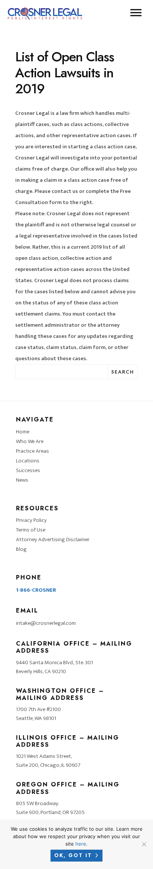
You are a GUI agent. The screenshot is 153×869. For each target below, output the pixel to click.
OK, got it (73, 855)
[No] (143, 844)
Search (122, 371)
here (80, 844)
